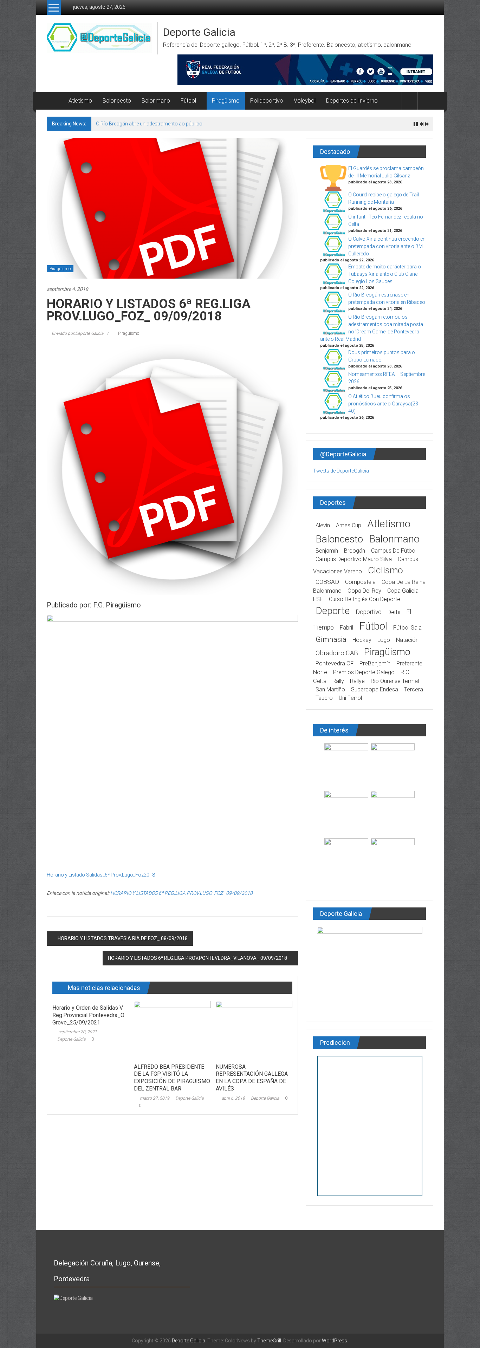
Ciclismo (385, 570)
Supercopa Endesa (374, 689)
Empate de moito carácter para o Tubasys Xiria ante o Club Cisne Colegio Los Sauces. (384, 274)
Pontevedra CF (334, 663)
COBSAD (327, 581)
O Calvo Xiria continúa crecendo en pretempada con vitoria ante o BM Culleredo (387, 246)
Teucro (324, 698)
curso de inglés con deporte (364, 599)
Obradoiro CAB (337, 653)
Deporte (333, 611)
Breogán (354, 550)
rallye (357, 681)
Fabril (346, 627)
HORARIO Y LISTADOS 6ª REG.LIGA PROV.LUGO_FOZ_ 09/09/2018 (181, 893)
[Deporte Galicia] (55, 101)
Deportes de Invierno (352, 100)
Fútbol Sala (407, 627)
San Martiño (330, 689)
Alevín (323, 525)
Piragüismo (226, 100)
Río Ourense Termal (395, 681)
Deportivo (369, 612)
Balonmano (156, 100)
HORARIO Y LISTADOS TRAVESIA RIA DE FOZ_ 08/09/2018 (123, 938)
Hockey (361, 640)
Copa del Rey (364, 590)
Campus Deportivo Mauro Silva (354, 559)
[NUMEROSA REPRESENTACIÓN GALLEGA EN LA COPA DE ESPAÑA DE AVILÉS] (254, 1030)
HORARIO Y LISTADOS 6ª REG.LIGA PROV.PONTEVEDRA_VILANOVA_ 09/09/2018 (197, 958)
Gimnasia (331, 639)
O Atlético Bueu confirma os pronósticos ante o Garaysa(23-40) (384, 403)
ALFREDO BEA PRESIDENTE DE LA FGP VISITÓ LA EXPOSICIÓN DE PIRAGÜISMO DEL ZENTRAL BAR (172, 1077)
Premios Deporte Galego (364, 672)
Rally (338, 681)
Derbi (394, 612)
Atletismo (80, 100)
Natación (407, 640)
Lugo (383, 640)
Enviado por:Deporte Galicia (77, 333)
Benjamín (327, 550)
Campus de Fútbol (393, 550)
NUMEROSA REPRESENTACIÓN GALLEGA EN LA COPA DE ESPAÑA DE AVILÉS (252, 1077)
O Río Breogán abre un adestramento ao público (149, 123)
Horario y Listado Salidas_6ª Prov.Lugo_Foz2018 (101, 875)
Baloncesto (117, 100)
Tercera (413, 689)
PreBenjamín (374, 663)
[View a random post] (425, 100)
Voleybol (305, 100)
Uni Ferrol (350, 698)
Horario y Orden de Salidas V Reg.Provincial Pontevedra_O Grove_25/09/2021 (88, 1015)
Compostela (360, 582)
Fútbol (188, 100)
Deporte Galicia (199, 32)
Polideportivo (266, 100)
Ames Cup (348, 525)
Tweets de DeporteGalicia (341, 471)
